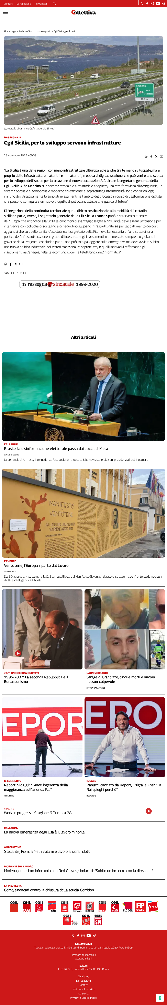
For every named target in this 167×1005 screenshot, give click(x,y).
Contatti (8, 3)
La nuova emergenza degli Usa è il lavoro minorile (44, 832)
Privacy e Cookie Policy (83, 997)
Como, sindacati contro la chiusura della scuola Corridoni (49, 890)
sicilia (22, 273)
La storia (83, 993)
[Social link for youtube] (158, 3)
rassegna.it (45, 31)
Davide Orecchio (11, 455)
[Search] (54, 4)
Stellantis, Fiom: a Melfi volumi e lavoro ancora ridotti (47, 851)
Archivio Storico (27, 31)
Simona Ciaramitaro (96, 688)
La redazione (23, 3)
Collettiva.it (83, 943)
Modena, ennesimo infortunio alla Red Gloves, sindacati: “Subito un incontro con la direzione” (78, 870)
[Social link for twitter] (142, 3)
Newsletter (40, 3)
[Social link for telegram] (163, 3)
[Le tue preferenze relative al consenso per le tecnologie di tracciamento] (160, 998)
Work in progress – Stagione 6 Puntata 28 (37, 813)
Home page (10, 31)
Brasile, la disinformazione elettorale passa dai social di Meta (56, 448)
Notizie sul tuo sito (83, 989)
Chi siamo (83, 976)
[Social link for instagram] (152, 3)
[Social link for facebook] (147, 3)
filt (13, 273)
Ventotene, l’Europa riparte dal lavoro (36, 565)
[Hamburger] (5, 13)
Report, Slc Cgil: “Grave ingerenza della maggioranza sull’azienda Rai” (36, 787)
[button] (146, 156)
